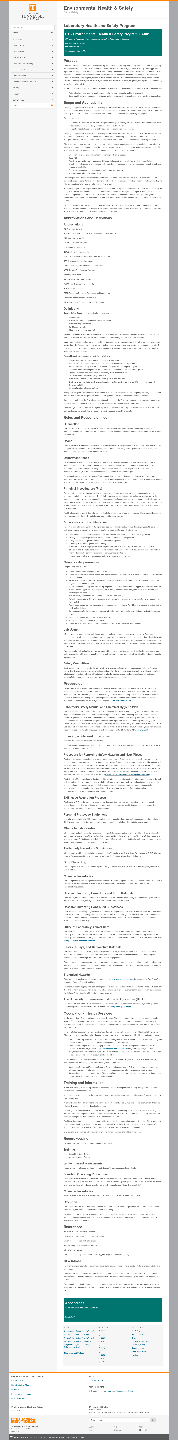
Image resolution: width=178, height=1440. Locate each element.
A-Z (115, 1427)
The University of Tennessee (25, 1421)
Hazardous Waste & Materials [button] (24, 81)
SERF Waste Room (139, 1351)
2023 (103, 1341)
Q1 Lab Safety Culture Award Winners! (79, 1338)
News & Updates (138, 1348)
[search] (32, 27)
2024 (103, 1338)
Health (134, 1338)
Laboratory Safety (138, 1344)
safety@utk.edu (121, 1412)
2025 (103, 1334)
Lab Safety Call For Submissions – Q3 (78, 1334)
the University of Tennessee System (41, 1437)
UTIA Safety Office (18, 1398)
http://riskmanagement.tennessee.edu (113, 1048)
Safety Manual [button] (18, 51)
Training (135, 1355)
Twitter (130, 1391)
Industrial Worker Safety (141, 1341)
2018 (103, 1358)
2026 (103, 1331)
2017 (103, 1361)
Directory (117, 1430)
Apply (141, 1427)
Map (90, 1430)
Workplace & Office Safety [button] (23, 63)
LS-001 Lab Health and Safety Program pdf (81, 1307)
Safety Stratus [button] (18, 100)
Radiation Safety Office (20, 1385)
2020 (103, 1351)
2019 (103, 1355)
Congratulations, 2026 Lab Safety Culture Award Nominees (77, 1345)
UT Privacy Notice (96, 1380)
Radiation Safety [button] (19, 75)
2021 (103, 1348)
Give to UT (17, 105)
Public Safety (71, 11)
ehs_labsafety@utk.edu (143, 1412)
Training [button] (16, 87)
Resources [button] (17, 94)
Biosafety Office (17, 1380)
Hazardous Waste (138, 1334)
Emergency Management (21, 1394)
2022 (103, 1344)
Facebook (120, 1391)
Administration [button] (18, 39)
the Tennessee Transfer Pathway (73, 1437)
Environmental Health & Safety (98, 7)
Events (91, 1427)
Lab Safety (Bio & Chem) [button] (22, 69)
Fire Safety (136, 1331)
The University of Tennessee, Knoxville (33, 11)
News (109, 1391)
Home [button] (15, 32)
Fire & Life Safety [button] (19, 57)
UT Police (15, 1389)
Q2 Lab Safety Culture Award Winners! (79, 1331)
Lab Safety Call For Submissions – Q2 (78, 1341)
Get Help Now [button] (18, 45)
